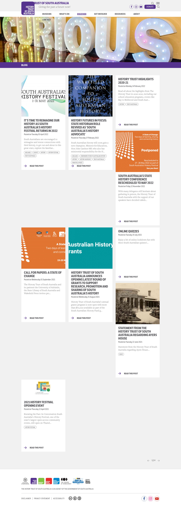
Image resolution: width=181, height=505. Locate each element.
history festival (53, 152)
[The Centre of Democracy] (67, 480)
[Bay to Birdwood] (79, 480)
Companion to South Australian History (93, 156)
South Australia (30, 156)
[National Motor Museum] (49, 481)
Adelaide (28, 152)
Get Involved (100, 14)
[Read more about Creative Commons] (71, 497)
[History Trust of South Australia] (34, 481)
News (121, 354)
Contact (46, 19)
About (136, 14)
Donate (150, 6)
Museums (47, 14)
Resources (120, 14)
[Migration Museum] (42, 481)
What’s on (64, 14)
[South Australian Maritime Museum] (57, 481)
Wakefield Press (77, 163)
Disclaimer (26, 498)
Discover (81, 14)
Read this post (37, 166)
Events (36, 152)
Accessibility (59, 498)
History (43, 152)
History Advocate (85, 159)
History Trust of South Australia (45, 3)
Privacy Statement (42, 498)
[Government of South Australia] (26, 481)
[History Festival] (89, 480)
